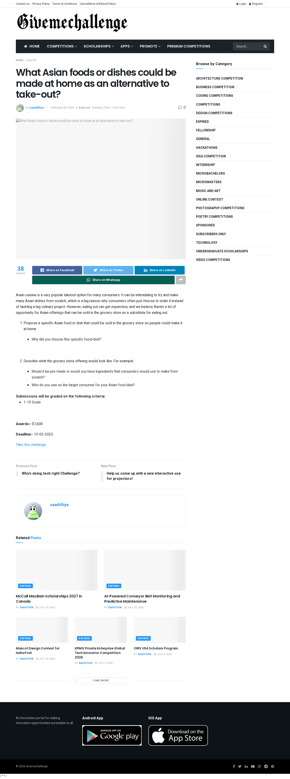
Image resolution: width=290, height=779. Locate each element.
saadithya (36, 107)
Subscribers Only (211, 234)
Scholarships (97, 46)
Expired (31, 60)
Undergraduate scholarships (222, 251)
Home (34, 46)
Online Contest (209, 199)
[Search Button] (265, 46)
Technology (206, 242)
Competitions (60, 46)
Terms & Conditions (64, 4)
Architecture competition (219, 78)
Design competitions (214, 113)
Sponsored (205, 225)
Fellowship (205, 130)
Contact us (23, 4)
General (203, 139)
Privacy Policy (41, 4)
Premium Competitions (188, 46)
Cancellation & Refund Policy (98, 4)
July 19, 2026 (46, 607)
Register (257, 4)
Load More (101, 680)
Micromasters (209, 182)
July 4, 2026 (105, 663)
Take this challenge (31, 445)
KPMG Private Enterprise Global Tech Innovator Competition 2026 (100, 652)
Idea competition (211, 156)
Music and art (208, 191)
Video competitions (213, 260)
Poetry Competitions (214, 216)
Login (242, 4)
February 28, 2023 (62, 107)
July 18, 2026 (134, 607)
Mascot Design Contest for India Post (38, 650)
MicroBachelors (210, 173)
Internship (205, 165)
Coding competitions (214, 95)
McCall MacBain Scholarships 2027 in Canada (49, 599)
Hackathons (207, 147)
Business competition (215, 87)
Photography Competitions (220, 208)
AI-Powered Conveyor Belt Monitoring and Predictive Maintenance (142, 599)
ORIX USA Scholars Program (156, 648)
